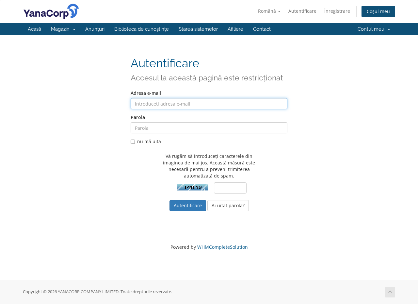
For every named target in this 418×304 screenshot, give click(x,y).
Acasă (34, 29)
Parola (138, 117)
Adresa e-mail (146, 93)
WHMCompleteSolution (222, 247)
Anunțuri (94, 29)
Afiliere (235, 29)
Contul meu (372, 29)
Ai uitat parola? (228, 205)
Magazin (61, 29)
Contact (262, 29)
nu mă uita (149, 141)
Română (267, 11)
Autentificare (302, 11)
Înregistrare (337, 11)
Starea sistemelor (198, 29)
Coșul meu (378, 11)
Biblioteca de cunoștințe (141, 29)
